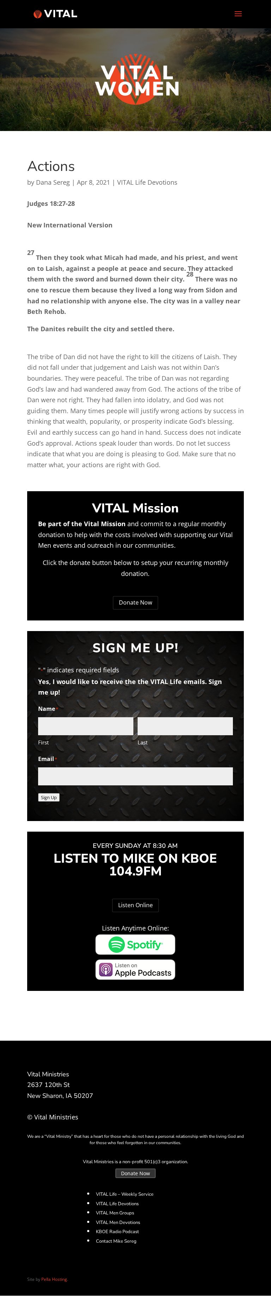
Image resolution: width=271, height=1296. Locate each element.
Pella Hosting (54, 1279)
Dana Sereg (53, 182)
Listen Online (135, 905)
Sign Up (49, 797)
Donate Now (135, 602)
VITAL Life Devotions (147, 182)
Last (142, 742)
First (43, 742)
